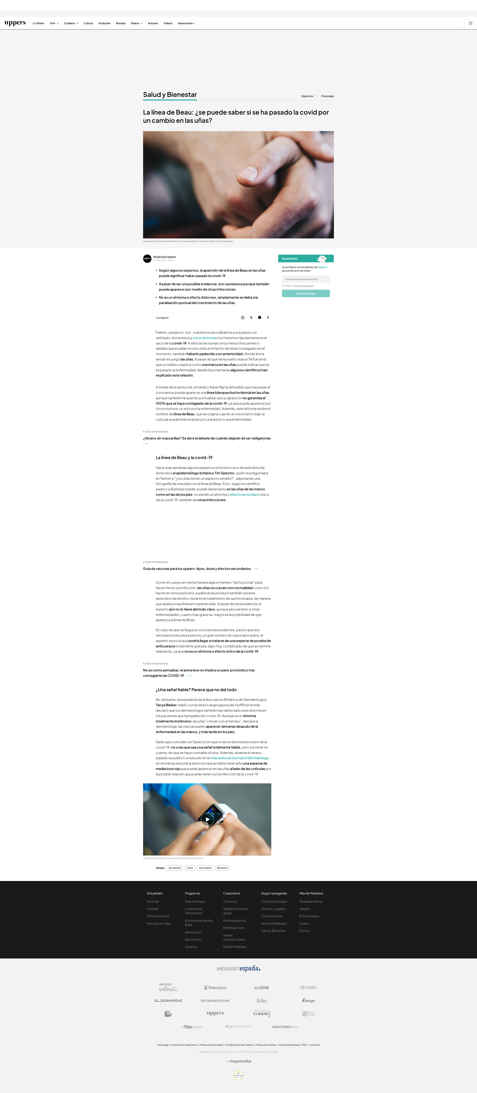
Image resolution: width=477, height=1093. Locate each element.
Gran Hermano (195, 901)
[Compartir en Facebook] (268, 317)
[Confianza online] (238, 1079)
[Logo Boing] (262, 1000)
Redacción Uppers (164, 256)
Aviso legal (163, 1044)
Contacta (230, 901)
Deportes (307, 96)
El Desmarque (309, 916)
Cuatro (304, 923)
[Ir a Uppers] (15, 23)
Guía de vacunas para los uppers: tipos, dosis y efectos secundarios (197, 568)
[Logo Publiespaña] (238, 1026)
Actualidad (175, 868)
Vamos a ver (193, 932)
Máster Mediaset (235, 947)
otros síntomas (205, 338)
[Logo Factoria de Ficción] (215, 1000)
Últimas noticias (158, 916)
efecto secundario (245, 494)
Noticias (153, 901)
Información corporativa (184, 1044)
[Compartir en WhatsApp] (243, 317)
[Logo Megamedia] (240, 1061)
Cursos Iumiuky (272, 916)
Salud (190, 868)
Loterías (152, 909)
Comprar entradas (274, 901)
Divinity (304, 931)
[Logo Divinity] (308, 987)
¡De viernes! (193, 939)
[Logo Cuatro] (262, 987)
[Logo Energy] (308, 1000)
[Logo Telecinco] (215, 987)
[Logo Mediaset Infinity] (168, 987)
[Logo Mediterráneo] (285, 1026)
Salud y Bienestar (170, 94)
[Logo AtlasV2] (192, 1027)
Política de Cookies (266, 1044)
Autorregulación (234, 920)
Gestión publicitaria (289, 1044)
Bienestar (222, 868)
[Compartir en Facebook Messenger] (259, 317)
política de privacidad (304, 285)
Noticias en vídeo (159, 923)
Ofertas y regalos (273, 909)
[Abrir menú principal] (471, 23)
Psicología (327, 96)
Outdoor (191, 947)
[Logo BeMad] (168, 1013)
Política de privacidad (211, 1044)
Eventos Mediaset (274, 923)
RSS (304, 1044)
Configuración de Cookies (239, 1044)
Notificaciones (233, 928)
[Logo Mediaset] (238, 971)
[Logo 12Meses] (308, 1013)
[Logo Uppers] (215, 1013)
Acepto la (299, 285)
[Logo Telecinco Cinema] (262, 1013)
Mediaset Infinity (311, 901)
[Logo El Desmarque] (168, 1000)
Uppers (304, 909)
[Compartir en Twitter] (251, 317)
